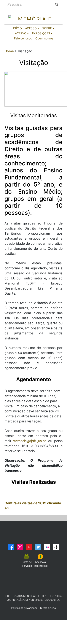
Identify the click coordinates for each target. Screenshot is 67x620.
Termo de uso (48, 608)
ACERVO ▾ (22, 33)
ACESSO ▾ (32, 28)
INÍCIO (17, 28)
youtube (29, 547)
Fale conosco (23, 38)
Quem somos (44, 38)
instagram (20, 547)
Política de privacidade (24, 608)
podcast (56, 547)
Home (9, 51)
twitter (38, 547)
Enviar (57, 4)
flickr (47, 547)
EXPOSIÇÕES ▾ (42, 33)
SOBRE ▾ (48, 28)
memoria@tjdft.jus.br (29, 441)
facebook (11, 547)
